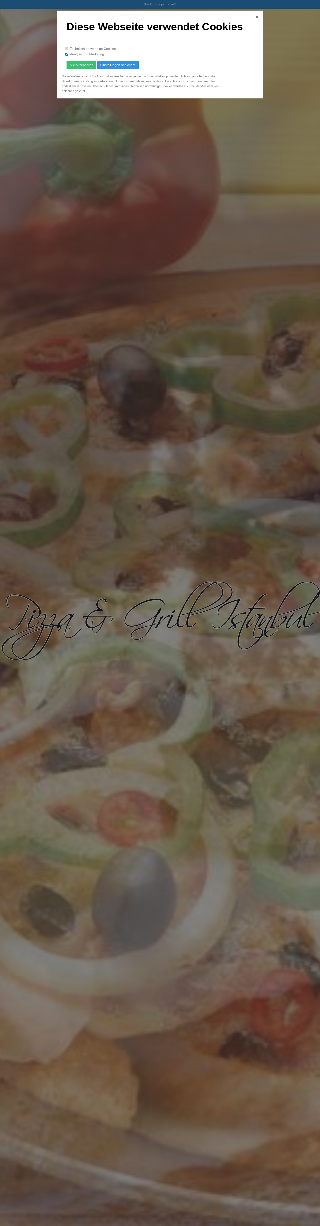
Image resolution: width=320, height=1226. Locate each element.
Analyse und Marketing (87, 54)
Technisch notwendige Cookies (93, 49)
